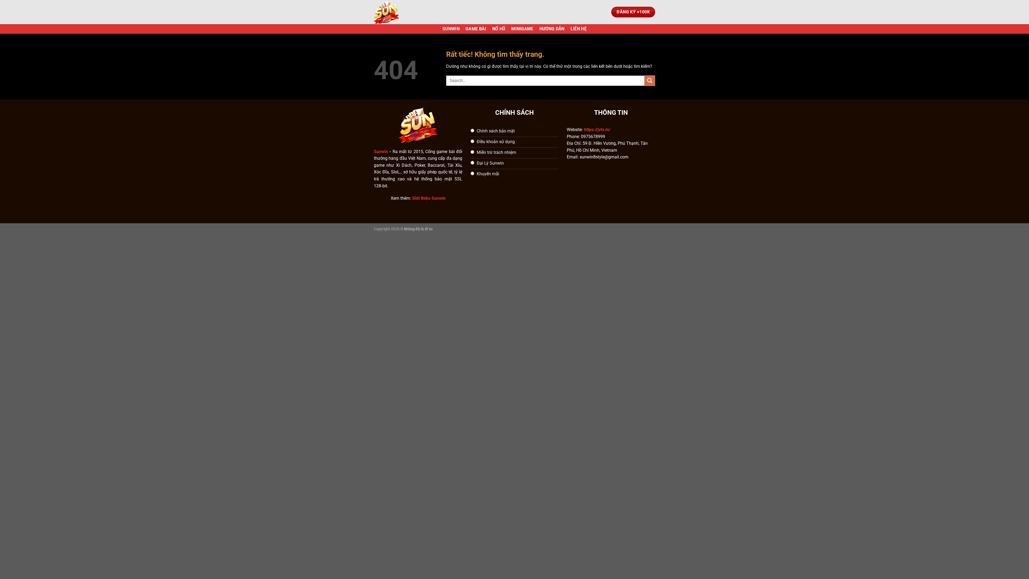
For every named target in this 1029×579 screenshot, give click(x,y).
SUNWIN (451, 28)
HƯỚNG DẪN (552, 28)
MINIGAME (522, 28)
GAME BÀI (475, 28)
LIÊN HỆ (579, 28)
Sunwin (381, 151)
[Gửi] (649, 80)
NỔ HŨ (499, 28)
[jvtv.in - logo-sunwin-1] (400, 12)
